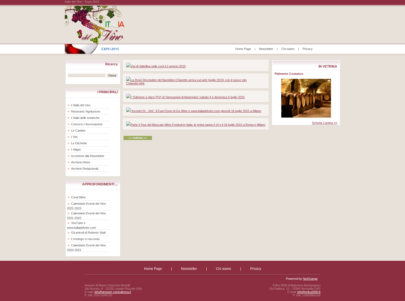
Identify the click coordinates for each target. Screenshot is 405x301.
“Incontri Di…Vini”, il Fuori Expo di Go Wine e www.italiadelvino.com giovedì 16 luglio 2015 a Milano (196, 111)
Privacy (308, 48)
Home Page (243, 48)
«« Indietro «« (138, 137)
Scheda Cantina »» (324, 122)
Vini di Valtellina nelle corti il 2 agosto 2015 (158, 66)
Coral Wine (78, 197)
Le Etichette (79, 143)
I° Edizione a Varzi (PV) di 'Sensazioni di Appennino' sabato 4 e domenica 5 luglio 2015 (188, 97)
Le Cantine (78, 130)
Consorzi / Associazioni (86, 124)
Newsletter (266, 48)
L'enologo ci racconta (85, 239)
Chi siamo (288, 48)
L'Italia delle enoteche (85, 117)
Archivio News (80, 162)
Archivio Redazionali (84, 168)
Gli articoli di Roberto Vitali (88, 232)
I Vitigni (75, 149)
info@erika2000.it (308, 292)
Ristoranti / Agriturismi (85, 111)
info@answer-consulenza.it (112, 292)
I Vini (74, 136)
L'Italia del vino (80, 105)
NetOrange (310, 278)
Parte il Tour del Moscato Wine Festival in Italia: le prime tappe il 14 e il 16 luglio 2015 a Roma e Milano (198, 124)
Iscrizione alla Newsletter (87, 156)
